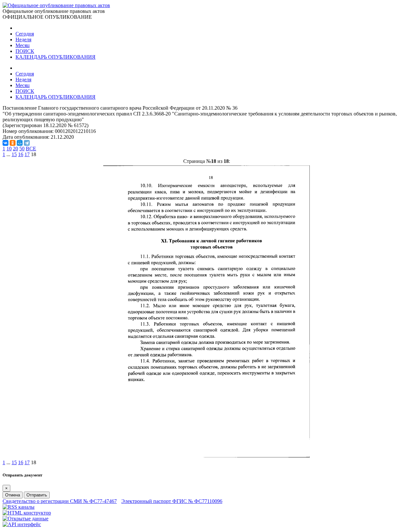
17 (27, 154)
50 (22, 148)
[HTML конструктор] (27, 512)
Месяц (22, 45)
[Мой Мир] (20, 143)
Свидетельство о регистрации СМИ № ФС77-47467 (60, 501)
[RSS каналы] (19, 507)
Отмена (12, 495)
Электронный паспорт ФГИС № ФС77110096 (171, 501)
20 (15, 148)
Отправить (36, 495)
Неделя (23, 39)
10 (9, 148)
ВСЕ (31, 148)
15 (14, 154)
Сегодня (24, 33)
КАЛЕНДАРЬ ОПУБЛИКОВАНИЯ (55, 57)
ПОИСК (24, 51)
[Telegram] (27, 143)
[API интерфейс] (22, 524)
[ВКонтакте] (5, 143)
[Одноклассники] (12, 143)
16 (20, 154)
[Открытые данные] (25, 518)
